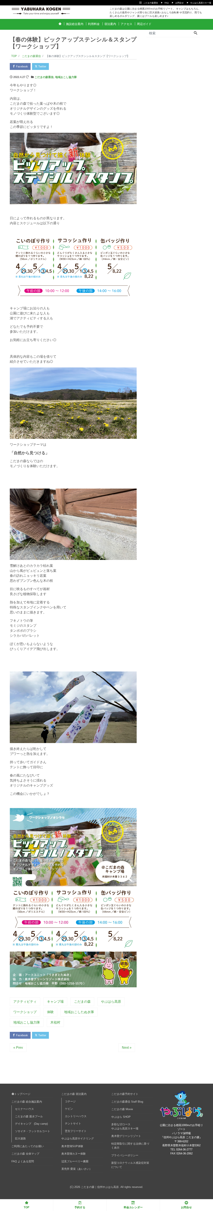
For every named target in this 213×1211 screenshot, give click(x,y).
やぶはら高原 (111, 1001)
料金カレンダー (133, 1207)
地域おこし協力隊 (66, 77)
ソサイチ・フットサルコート (32, 1131)
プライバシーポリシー (124, 1155)
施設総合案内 (74, 24)
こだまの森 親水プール (29, 1116)
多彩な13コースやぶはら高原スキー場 (124, 1126)
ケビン (69, 1108)
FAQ (167, 3)
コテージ (70, 1101)
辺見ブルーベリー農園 (74, 1161)
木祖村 (55, 1022)
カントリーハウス (76, 1116)
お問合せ (179, 3)
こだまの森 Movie (122, 1109)
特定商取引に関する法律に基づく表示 (130, 1145)
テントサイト (73, 1123)
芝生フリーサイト (76, 1131)
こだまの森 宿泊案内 (74, 1094)
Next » (126, 1047)
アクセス (126, 24)
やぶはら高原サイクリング (77, 1138)
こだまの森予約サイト (124, 1094)
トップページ (22, 1094)
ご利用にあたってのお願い (27, 1146)
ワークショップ (25, 1012)
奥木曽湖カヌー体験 (73, 1153)
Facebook (21, 66)
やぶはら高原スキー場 (200, 3)
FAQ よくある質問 (22, 1161)
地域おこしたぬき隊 (79, 1012)
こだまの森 (82, 1001)
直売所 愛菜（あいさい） (76, 1168)
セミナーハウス (24, 1108)
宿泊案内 (110, 24)
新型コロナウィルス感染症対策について (130, 1165)
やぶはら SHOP (121, 1116)
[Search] (195, 33)
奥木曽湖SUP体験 (72, 1146)
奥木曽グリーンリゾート (126, 1136)
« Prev (18, 1047)
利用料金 (94, 24)
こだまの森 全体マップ (25, 1153)
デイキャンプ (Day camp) (31, 1123)
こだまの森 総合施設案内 (26, 1101)
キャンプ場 (55, 1001)
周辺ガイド (144, 24)
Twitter (41, 66)
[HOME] (59, 24)
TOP (26, 1207)
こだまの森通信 (150, 3)
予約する (79, 1207)
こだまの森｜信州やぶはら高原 (100, 1187)
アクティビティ (25, 1001)
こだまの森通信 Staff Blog (127, 1101)
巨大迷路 (20, 1138)
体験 (50, 1012)
